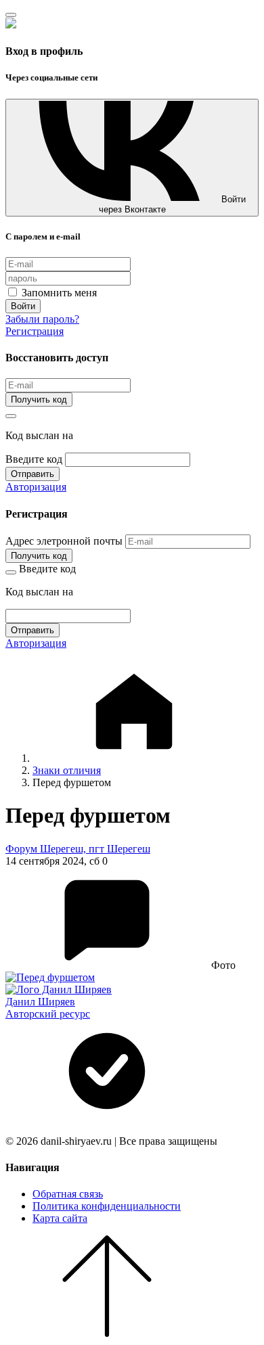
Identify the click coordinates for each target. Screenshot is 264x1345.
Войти (23, 306)
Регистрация (34, 331)
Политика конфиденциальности (106, 1206)
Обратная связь (67, 1194)
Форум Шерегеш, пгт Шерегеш (77, 848)
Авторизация (35, 487)
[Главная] (134, 758)
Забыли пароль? (42, 319)
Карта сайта (59, 1218)
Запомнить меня (58, 292)
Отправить (32, 474)
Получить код (39, 399)
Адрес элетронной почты (64, 541)
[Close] (10, 15)
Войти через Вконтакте (172, 204)
